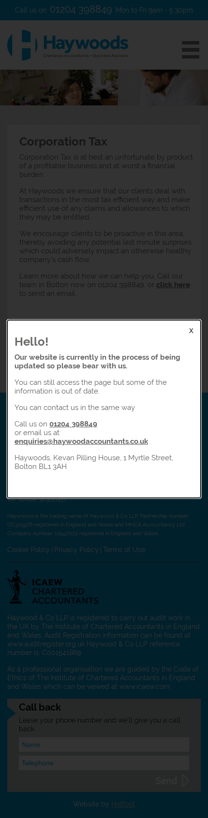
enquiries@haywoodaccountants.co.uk (81, 441)
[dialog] (104, 409)
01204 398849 (73, 424)
